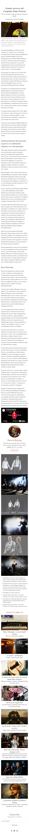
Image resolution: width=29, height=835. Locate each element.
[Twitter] (14, 831)
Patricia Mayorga (19, 19)
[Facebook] (11, 831)
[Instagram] (17, 831)
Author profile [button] (14, 450)
